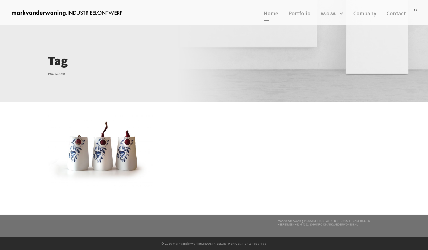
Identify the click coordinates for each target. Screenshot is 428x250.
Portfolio (299, 13)
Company (364, 13)
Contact (396, 13)
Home (271, 13)
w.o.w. (329, 13)
